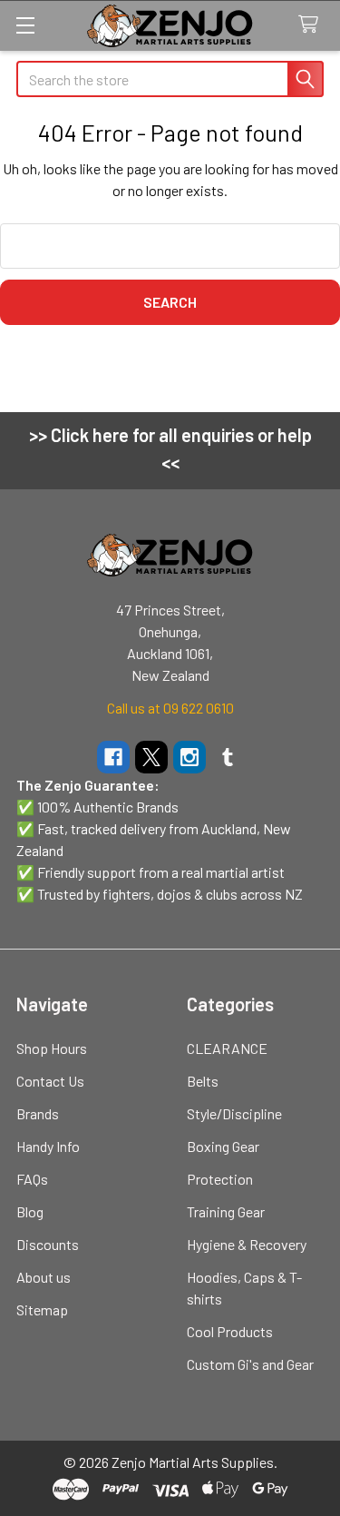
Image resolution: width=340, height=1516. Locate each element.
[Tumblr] (227, 757)
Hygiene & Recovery (246, 1244)
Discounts (47, 1244)
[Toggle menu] (25, 25)
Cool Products (230, 1331)
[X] (151, 757)
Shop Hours (51, 1048)
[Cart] (312, 25)
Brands (37, 1113)
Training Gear (226, 1211)
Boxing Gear (223, 1146)
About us (43, 1276)
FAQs (32, 1178)
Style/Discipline (234, 1113)
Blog (30, 1211)
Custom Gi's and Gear (250, 1364)
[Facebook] (113, 757)
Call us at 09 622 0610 (170, 707)
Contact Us (50, 1080)
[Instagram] (189, 757)
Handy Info (48, 1146)
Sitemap (42, 1309)
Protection (220, 1178)
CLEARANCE (227, 1048)
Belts (203, 1080)
